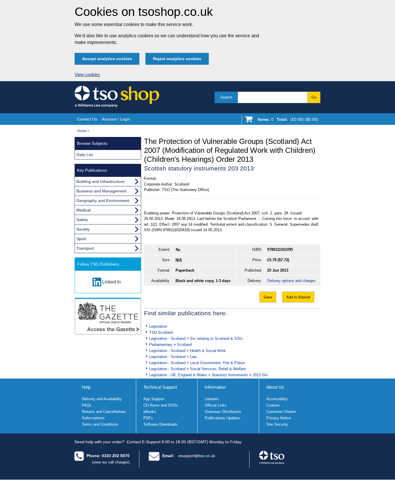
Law (193, 357)
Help (86, 387)
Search (226, 97)
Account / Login (116, 119)
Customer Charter (281, 411)
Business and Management (101, 191)
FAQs (86, 405)
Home (82, 131)
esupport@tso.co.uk (196, 455)
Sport (81, 238)
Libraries (212, 399)
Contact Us (87, 119)
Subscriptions (93, 418)
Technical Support (160, 387)
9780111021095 (280, 249)
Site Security (277, 424)
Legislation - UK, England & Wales (178, 375)
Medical (83, 210)
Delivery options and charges (291, 281)
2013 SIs (260, 375)
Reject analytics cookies (177, 58)
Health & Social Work (208, 350)
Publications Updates (222, 418)
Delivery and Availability (102, 399)
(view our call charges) (111, 462)
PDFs (148, 418)
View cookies (87, 74)
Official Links (216, 405)
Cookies (273, 405)
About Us (275, 387)
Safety (82, 219)
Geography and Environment (102, 200)
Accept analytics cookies (107, 58)
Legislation (158, 326)
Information (215, 387)
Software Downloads (160, 424)
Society (83, 229)
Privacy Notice (278, 418)
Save (267, 297)
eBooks (149, 411)
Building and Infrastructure (100, 181)
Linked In (111, 281)
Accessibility (277, 399)
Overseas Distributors (223, 411)
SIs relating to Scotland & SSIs (216, 338)
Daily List (84, 154)
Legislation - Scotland (167, 338)
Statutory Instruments (230, 375)
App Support (153, 399)
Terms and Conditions (100, 424)
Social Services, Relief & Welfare (218, 369)
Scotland (184, 344)
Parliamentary (160, 344)
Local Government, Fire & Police (217, 363)
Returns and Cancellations (104, 411)
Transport (85, 248)
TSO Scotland (161, 332)
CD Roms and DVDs (160, 405)
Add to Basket (298, 297)
